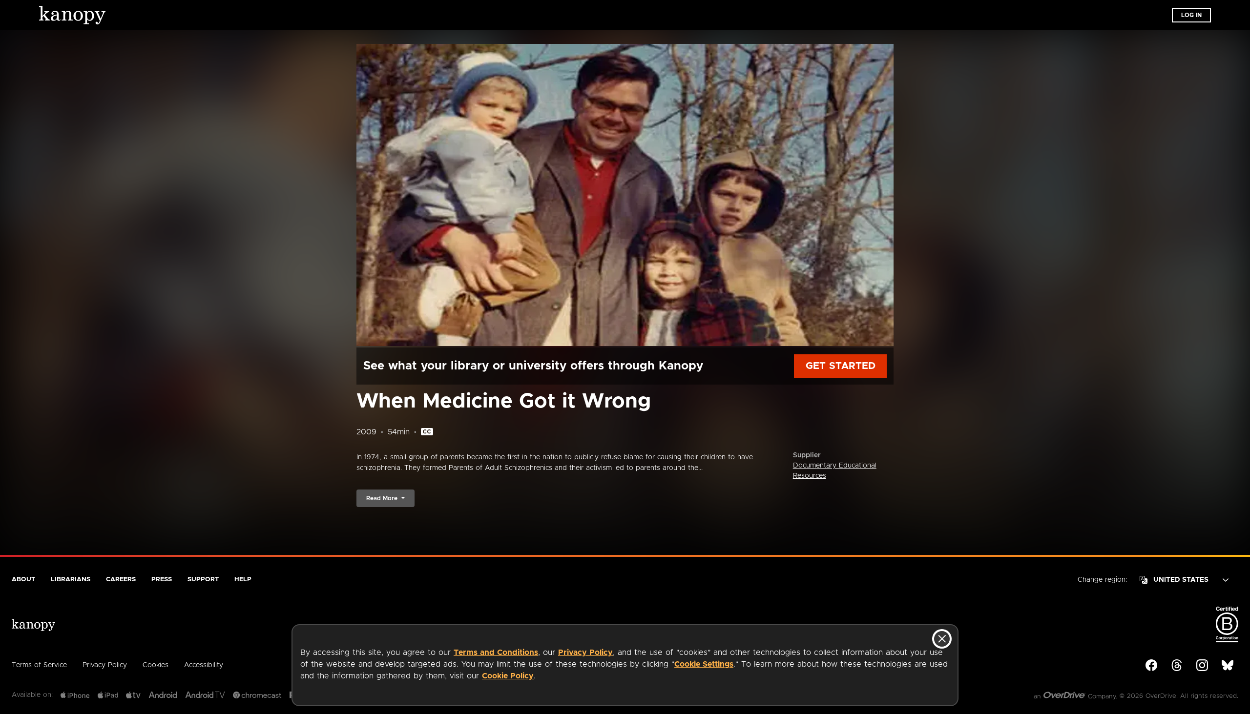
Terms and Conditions (496, 652)
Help (242, 579)
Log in (1191, 15)
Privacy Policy (585, 652)
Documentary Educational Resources (834, 470)
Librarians (70, 579)
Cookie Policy (508, 676)
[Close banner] (942, 639)
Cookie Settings (703, 664)
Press (161, 579)
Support (203, 579)
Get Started (840, 366)
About (23, 579)
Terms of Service (39, 665)
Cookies (155, 665)
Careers (121, 579)
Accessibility (203, 665)
